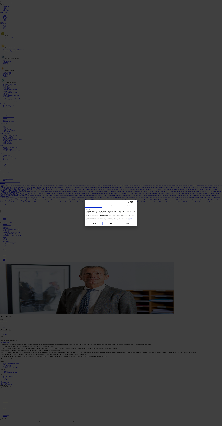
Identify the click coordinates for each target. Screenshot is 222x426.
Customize (110, 223)
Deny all (94, 223)
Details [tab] (111, 205)
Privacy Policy (128, 219)
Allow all (127, 223)
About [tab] (128, 205)
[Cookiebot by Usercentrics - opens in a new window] (128, 202)
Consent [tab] (93, 205)
